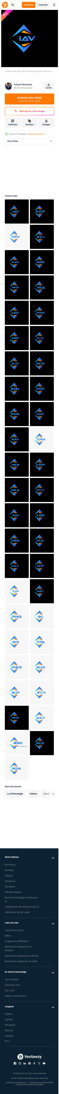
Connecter (43, 5)
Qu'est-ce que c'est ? (36, 134)
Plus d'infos (12, 141)
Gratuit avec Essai (29, 99)
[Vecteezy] (5, 5)
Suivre (49, 87)
